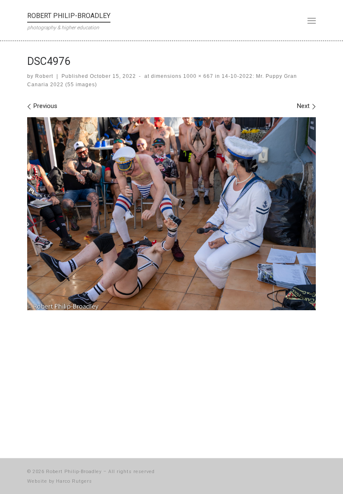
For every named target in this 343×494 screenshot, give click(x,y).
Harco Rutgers (74, 481)
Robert (44, 76)
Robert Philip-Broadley (74, 471)
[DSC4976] (171, 213)
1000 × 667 (197, 76)
